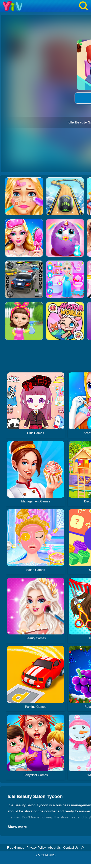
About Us (54, 847)
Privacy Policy (36, 847)
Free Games (15, 847)
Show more (17, 827)
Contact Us (70, 847)
